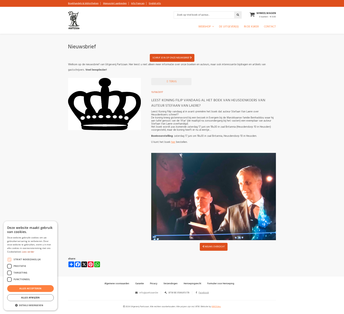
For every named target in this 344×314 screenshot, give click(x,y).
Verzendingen (170, 284)
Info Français (137, 3)
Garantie (139, 284)
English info (155, 3)
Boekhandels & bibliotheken (83, 3)
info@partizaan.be (148, 293)
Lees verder (28, 251)
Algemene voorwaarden (116, 284)
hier (173, 142)
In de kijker (251, 27)
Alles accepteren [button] (30, 288)
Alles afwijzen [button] (30, 297)
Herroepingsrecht (192, 284)
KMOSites (216, 306)
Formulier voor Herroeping (220, 284)
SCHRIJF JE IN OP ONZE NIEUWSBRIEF (171, 58)
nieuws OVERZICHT (214, 247)
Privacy (153, 284)
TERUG (172, 81)
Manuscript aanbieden (115, 3)
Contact (270, 27)
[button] (30, 305)
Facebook (204, 293)
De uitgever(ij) (229, 27)
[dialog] (30, 265)
